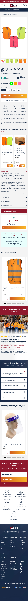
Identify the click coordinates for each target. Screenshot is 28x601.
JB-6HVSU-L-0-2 (6, 73)
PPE (2, 540)
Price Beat (22, 551)
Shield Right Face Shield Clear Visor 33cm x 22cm (13, 445)
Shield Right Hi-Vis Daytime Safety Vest (7, 151)
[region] (14, 152)
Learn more (4, 357)
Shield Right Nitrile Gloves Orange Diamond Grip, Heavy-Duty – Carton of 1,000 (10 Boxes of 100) (19, 152)
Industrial (12, 544)
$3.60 (3, 154)
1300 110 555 (14, 244)
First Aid (3, 551)
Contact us (3, 564)
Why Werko (12, 555)
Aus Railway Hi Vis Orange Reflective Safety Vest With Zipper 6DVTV (13, 287)
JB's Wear (18, 73)
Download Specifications (10, 211)
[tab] (5, 303)
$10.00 (4, 291)
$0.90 (4, 448)
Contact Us (13, 557)
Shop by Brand (23, 548)
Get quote (6, 227)
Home (2, 14)
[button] (26, 5)
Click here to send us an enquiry (14, 241)
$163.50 (16, 157)
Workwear (3, 557)
